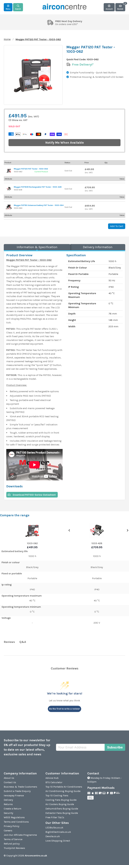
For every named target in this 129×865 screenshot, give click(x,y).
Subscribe (115, 747)
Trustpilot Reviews (14, 848)
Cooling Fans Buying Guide (60, 799)
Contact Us (10, 782)
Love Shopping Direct (57, 840)
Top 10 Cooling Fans (56, 795)
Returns (8, 804)
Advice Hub (52, 777)
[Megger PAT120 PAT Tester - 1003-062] (9, 171)
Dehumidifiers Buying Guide (61, 808)
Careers (8, 830)
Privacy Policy (11, 826)
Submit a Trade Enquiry (17, 791)
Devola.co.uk (52, 836)
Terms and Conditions (16, 821)
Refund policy (12, 843)
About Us (9, 777)
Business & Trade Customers (20, 786)
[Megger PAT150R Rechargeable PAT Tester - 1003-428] (9, 189)
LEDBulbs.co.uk (54, 827)
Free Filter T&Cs (54, 817)
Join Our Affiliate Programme (20, 834)
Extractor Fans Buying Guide (61, 812)
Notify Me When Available (64, 142)
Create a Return (12, 808)
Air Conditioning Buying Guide (62, 791)
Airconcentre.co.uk (36, 855)
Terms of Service (13, 839)
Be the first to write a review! (64, 708)
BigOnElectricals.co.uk (58, 831)
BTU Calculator (53, 782)
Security (8, 812)
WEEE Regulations (14, 817)
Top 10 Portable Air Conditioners (63, 786)
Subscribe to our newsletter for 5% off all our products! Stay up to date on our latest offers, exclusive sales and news (27, 747)
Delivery (8, 799)
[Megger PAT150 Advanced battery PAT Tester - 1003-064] (9, 207)
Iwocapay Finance (14, 795)
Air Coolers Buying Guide (59, 804)
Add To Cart (116, 226)
